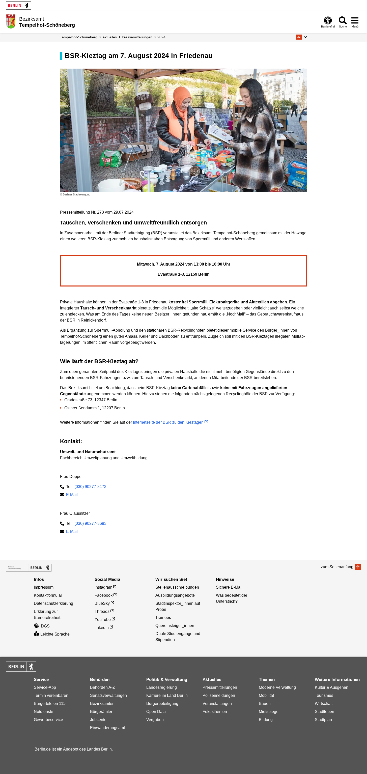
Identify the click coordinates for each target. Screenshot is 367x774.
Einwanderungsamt (107, 728)
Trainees (163, 617)
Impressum (43, 587)
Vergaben (155, 720)
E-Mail (72, 495)
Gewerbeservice (48, 720)
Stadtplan (323, 720)
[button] (301, 37)
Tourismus (324, 695)
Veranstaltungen (217, 703)
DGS (45, 626)
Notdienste (43, 711)
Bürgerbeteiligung (162, 703)
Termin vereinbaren (51, 695)
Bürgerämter (101, 711)
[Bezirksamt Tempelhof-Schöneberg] (28, 567)
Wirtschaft (323, 703)
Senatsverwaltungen (108, 695)
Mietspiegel (269, 711)
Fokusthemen (215, 711)
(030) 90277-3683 (90, 523)
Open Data (156, 711)
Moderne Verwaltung (277, 687)
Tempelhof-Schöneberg (78, 37)
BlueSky (102, 603)
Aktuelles (109, 37)
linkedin (102, 627)
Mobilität (266, 695)
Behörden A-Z (102, 687)
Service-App (45, 687)
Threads (102, 611)
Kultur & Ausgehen (331, 687)
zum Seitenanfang (337, 567)
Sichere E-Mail (229, 587)
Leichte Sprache (55, 634)
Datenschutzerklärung (53, 603)
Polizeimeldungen (219, 695)
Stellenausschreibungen (177, 587)
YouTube (103, 619)
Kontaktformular (48, 595)
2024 (161, 37)
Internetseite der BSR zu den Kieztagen (168, 422)
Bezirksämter (102, 703)
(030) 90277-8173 (90, 486)
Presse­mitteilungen (137, 37)
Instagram (103, 587)
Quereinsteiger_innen (174, 625)
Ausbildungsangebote (175, 595)
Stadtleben (324, 711)
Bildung (266, 720)
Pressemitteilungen (220, 687)
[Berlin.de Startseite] (18, 5)
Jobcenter (99, 720)
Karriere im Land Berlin (167, 695)
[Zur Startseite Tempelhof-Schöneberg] (10, 21)
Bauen (265, 703)
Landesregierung (161, 687)
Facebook (103, 595)
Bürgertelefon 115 (50, 703)
